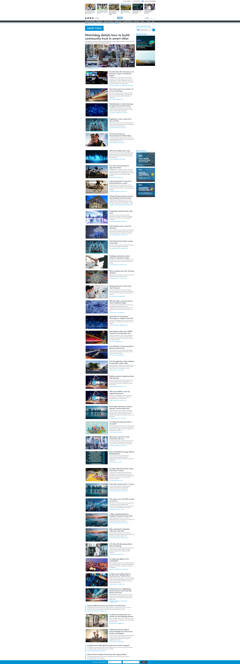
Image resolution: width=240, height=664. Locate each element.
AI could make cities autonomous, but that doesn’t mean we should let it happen (121, 73)
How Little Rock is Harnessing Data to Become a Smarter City (121, 347)
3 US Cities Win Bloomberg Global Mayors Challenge (120, 545)
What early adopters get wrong (119, 151)
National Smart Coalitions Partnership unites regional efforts (107, 654)
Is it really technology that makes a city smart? (120, 423)
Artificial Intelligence (90, 21)
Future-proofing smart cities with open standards (121, 272)
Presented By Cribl (140, 64)
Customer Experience (127, 21)
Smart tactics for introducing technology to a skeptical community (121, 317)
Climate (97, 23)
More (153, 21)
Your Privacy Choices (137, 1)
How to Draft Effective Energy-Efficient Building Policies (121, 453)
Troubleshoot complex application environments (143, 62)
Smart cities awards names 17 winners (121, 484)
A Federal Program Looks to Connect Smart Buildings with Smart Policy (121, 197)
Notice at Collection (127, 1)
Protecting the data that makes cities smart (121, 212)
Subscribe (97, 18)
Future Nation (91, 23)
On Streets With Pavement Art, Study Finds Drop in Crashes (121, 470)
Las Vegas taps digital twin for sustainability (119, 560)
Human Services (116, 23)
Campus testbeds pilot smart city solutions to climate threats (106, 606)
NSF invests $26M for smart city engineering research (119, 392)
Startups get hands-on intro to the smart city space (120, 287)
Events (148, 21)
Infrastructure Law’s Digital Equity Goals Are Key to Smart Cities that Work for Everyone (120, 591)
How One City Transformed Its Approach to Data (119, 167)
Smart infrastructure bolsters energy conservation (121, 242)
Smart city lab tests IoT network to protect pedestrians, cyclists (120, 182)
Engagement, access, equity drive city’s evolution (120, 120)
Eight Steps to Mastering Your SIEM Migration (144, 46)
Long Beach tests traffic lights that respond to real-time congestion (108, 645)
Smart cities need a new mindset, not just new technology (121, 90)
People (142, 21)
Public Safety (136, 21)
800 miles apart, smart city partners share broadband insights (121, 302)
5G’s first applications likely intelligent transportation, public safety (121, 362)
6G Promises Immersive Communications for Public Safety (120, 135)
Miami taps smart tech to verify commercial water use (119, 438)
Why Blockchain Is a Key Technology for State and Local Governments (121, 105)
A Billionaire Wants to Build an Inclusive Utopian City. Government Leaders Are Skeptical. (120, 631)
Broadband (102, 23)
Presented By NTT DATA (141, 48)
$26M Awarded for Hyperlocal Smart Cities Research (121, 377)
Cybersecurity (99, 21)
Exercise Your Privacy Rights (150, 1)
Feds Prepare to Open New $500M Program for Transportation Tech (120, 332)
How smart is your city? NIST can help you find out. (121, 500)
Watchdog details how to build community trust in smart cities (107, 37)
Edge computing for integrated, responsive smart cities (119, 530)
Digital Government (108, 21)
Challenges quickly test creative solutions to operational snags (119, 257)
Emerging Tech (118, 21)
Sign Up (144, 662)
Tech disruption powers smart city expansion (120, 227)
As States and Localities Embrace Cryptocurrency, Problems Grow (120, 575)
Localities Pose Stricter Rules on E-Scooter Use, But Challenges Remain (121, 615)
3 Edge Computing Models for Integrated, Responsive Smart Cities (121, 515)
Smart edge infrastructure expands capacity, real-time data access (120, 407)
